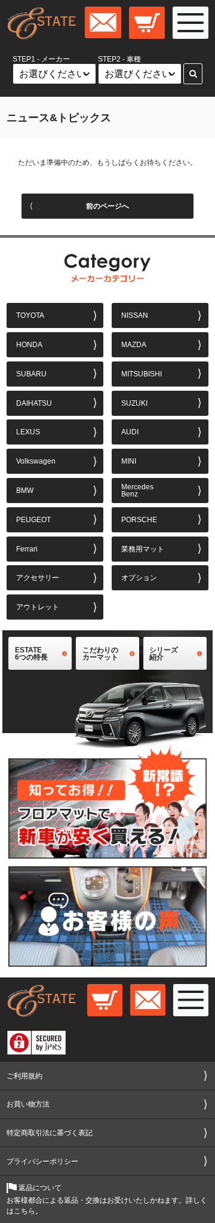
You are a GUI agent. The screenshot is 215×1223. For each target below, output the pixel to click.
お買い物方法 (28, 1104)
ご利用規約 (24, 1076)
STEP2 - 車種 (119, 59)
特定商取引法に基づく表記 (50, 1133)
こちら (24, 1211)
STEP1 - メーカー (41, 59)
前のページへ (107, 206)
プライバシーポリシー (42, 1161)
